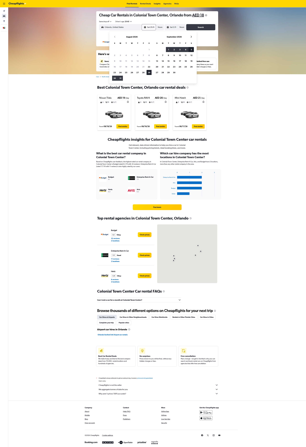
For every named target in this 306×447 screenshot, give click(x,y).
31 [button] (120, 78)
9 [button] (114, 61)
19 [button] (132, 67)
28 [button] (143, 72)
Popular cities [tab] (124, 323)
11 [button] (126, 61)
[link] (157, 207)
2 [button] (114, 55)
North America (106, 77)
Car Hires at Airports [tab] (107, 317)
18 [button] (126, 67)
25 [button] (126, 72)
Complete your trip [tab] (106, 323)
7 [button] (143, 55)
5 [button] (131, 55)
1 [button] (149, 49)
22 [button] (149, 67)
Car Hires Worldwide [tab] (159, 317)
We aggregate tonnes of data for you (113, 389)
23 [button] (114, 72)
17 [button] (120, 67)
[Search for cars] (4, 16)
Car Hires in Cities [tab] (206, 317)
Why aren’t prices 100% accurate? (112, 394)
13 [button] (138, 61)
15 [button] (149, 61)
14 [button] (143, 61)
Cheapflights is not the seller (110, 385)
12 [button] (132, 61)
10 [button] (120, 61)
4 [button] (126, 55)
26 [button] (132, 72)
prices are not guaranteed (145, 378)
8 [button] (149, 55)
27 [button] (137, 72)
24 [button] (120, 72)
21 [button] (143, 67)
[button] (4, 3)
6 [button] (137, 55)
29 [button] (149, 72)
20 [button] (137, 67)
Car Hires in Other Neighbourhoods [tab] (133, 317)
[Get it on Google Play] (205, 412)
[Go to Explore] (4, 21)
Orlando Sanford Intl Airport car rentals (113, 335)
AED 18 (198, 15)
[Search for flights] (4, 11)
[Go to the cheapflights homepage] (17, 4)
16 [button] (115, 67)
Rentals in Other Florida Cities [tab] (183, 317)
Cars (97, 77)
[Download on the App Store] (205, 418)
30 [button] (114, 78)
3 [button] (120, 55)
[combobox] (105, 21)
